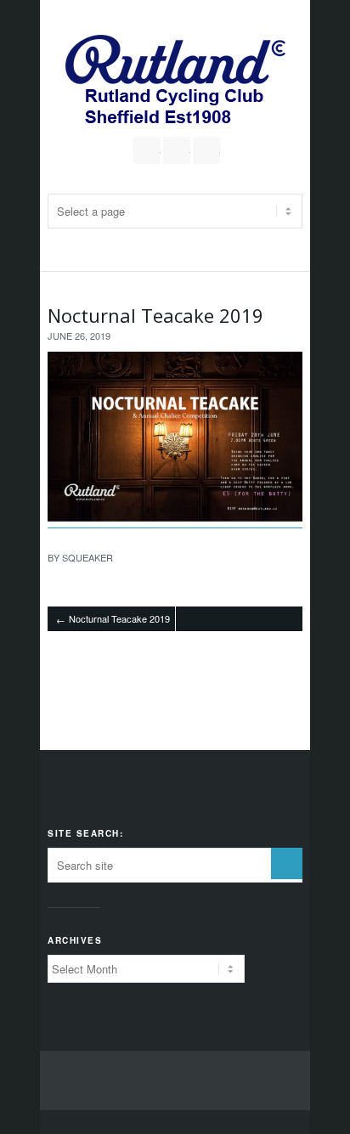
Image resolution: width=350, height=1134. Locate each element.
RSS (206, 150)
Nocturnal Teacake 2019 (155, 315)
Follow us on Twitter (147, 150)
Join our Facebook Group (176, 150)
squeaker (87, 557)
